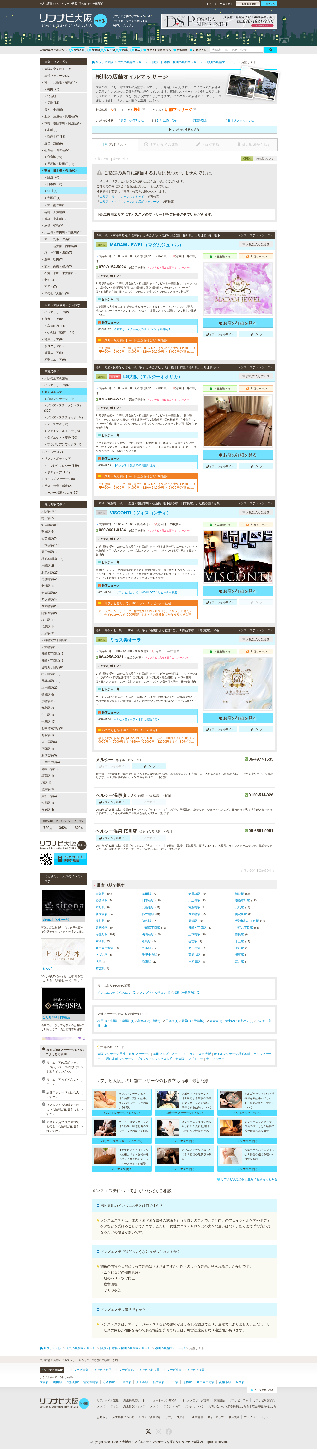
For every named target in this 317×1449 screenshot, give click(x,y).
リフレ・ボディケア (57, 458)
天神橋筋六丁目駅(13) (56, 640)
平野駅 (239, 948)
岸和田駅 (194, 961)
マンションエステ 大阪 (196, 1053)
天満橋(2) (200, 1020)
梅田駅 (146, 893)
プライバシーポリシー (257, 1417)
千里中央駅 (149, 954)
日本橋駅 (148, 900)
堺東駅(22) (48, 789)
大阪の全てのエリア (57, 68)
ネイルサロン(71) (56, 452)
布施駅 (100, 968)
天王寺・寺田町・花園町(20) (63, 232)
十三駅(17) (48, 721)
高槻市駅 (194, 954)
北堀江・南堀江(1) (122, 1020)
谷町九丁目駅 (244, 927)
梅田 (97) (53, 89)
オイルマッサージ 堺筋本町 (232, 1053)
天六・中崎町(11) (56, 109)
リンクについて (194, 1406)
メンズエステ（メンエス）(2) (117, 992)
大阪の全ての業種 (56, 378)
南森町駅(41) (50, 579)
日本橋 (111, 49)
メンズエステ (53, 391)
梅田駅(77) (48, 518)
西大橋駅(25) (50, 606)
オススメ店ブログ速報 (195, 1400)
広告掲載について (123, 1417)
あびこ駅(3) (49, 755)
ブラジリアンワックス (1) (64, 444)
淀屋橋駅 (194, 893)
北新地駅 (148, 907)
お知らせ (102, 1417)
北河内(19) (51, 279)
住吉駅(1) (47, 714)
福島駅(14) (48, 626)
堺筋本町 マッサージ (120, 1058)
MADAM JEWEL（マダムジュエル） (141, 244)
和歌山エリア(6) (55, 359)
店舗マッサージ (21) (60, 398)
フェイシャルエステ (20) (63, 430)
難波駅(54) (48, 531)
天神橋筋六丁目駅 (247, 920)
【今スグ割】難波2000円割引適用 (134, 465)
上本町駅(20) (50, 687)
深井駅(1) (47, 802)
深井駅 (239, 961)
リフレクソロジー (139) (63, 465)
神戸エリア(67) (54, 339)
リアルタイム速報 (108, 1400)
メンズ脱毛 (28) (57, 424)
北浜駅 (239, 907)
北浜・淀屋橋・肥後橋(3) (61, 116)
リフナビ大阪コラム (159, 50)
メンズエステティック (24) (65, 417)
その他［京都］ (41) (60, 332)
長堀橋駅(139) (50, 680)
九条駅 (146, 948)
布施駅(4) (47, 809)
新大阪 (96, 49)
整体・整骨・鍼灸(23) (59, 485)
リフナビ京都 (125, 1369)
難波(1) (158, 1020)
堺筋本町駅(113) (52, 558)
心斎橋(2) (143, 1020)
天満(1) (186, 1020)
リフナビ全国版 (53, 1370)
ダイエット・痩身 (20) (62, 437)
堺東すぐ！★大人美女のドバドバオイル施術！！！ (145, 329)
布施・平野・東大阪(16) (60, 273)
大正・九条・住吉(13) (59, 239)
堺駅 (99, 961)
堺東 (125, 49)
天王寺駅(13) (50, 552)
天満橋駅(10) (50, 647)
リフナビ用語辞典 (264, 1400)
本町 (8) (52, 129)
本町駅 (100, 907)
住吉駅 (192, 941)
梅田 (137, 49)
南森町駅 (194, 907)
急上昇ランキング (134, 1406)
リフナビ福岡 (195, 1369)
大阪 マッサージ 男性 (111, 1053)
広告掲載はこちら (238, 1406)
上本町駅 (194, 934)
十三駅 (239, 941)
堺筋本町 (79, 49)
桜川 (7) (52, 190)
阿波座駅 (241, 914)
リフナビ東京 (173, 1369)
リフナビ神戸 (102, 1369)
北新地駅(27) (50, 572)
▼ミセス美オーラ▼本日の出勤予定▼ (137, 719)
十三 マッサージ (216, 1058)
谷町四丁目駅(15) (53, 653)
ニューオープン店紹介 (163, 1400)
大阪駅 (100, 893)
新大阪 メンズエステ (189, 1058)
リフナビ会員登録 (150, 1417)
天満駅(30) (48, 633)
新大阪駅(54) (50, 592)
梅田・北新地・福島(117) (61, 82)
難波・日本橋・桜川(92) (60, 170)
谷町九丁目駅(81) (53, 667)
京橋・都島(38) (54, 225)
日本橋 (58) (54, 184)
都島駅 (146, 941)
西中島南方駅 (104, 948)
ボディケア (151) (58, 472)
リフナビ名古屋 (148, 1369)
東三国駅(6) (49, 741)
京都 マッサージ (139, 1053)
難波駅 (239, 893)
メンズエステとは (108, 1406)
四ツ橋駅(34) (50, 599)
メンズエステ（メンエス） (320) (63, 407)
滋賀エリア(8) (53, 352)
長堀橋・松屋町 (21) (60, 163)
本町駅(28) (48, 565)
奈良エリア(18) (54, 346)
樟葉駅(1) (47, 775)
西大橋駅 (194, 914)
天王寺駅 (194, 900)
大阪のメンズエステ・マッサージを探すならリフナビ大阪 (160, 1441)
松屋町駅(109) (50, 674)
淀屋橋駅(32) (50, 525)
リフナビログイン (176, 1417)
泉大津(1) (216, 1020)
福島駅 (146, 920)
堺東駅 (146, 961)
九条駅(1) (47, 735)
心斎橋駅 (101, 900)
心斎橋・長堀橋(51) (57, 150)
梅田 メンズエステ (165, 1053)
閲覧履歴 (182, 50)
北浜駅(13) (48, 585)
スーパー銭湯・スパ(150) (61, 492)
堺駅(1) (46, 782)
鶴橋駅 (239, 934)
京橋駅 (100, 941)
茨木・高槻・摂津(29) (59, 266)
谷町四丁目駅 (151, 927)
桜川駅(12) (48, 619)
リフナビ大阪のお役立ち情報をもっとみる (249, 1179)
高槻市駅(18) (50, 769)
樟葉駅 (239, 954)
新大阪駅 (101, 914)
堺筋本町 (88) (56, 136)
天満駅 (192, 920)
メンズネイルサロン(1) (155, 992)
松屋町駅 (101, 934)
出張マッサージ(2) (56, 312)
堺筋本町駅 (242, 900)
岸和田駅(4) (49, 796)
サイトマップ (216, 1417)
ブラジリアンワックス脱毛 (154, 1058)
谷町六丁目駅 (197, 927)
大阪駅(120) (49, 511)
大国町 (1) (53, 197)
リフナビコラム (238, 1400)
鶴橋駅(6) (47, 694)
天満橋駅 (101, 927)
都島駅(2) (47, 707)
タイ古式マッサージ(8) (59, 478)
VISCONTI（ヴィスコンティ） (134, 512)
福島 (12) (53, 102)
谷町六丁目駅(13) (53, 660)
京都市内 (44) (56, 325)
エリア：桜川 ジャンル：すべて (122, 196)
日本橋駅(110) (50, 545)
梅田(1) (102, 1020)
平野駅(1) (47, 748)
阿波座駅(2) (49, 613)
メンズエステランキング (165, 1406)
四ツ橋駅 (148, 914)
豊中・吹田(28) (54, 259)
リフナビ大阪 (80, 1369)
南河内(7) (50, 286)
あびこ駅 (101, 954)
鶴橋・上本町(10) (56, 218)
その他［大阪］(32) (57, 293)
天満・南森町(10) (56, 205)
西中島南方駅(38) (53, 728)
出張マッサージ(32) (57, 75)
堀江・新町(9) (53, 143)
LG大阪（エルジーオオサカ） (140, 376)
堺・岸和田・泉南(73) (59, 252)
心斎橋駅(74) (50, 538)
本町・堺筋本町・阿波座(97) (63, 123)
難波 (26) (53, 177)
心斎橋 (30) (54, 156)
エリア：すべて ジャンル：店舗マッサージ (129, 201)
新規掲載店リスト (134, 1400)
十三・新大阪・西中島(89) (61, 246)
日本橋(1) (172, 1020)
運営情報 (197, 1417)
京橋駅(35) (48, 701)
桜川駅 (100, 920)
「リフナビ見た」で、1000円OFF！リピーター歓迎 (145, 592)
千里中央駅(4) (50, 762)
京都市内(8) (245, 1020)
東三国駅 (194, 948)
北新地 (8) (53, 96)
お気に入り (200, 50)
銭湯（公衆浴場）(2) (187, 992)
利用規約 (234, 1417)
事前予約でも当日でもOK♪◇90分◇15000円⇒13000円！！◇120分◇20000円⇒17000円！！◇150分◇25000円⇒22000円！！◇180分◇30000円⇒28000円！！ (146, 739)
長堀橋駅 (148, 934)
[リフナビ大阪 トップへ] (73, 21)
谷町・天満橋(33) (56, 212)
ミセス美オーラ (119, 639)
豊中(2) (230, 1020)
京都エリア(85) (54, 318)
